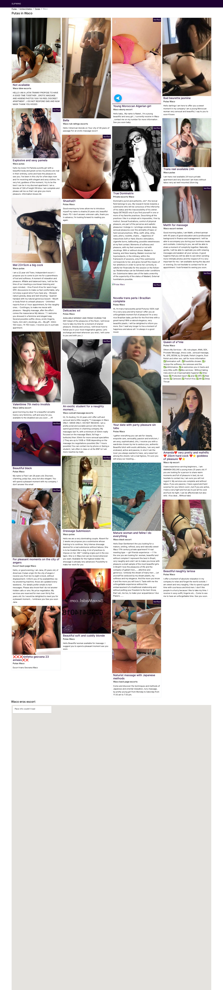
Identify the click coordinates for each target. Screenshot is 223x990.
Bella (66, 120)
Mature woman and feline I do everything (132, 534)
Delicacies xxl (71, 310)
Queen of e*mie (173, 342)
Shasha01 (69, 201)
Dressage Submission (76, 531)
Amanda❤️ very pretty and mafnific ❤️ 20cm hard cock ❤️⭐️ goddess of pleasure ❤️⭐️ (186, 456)
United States (25, 9)
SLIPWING (16, 3)
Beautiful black (22, 468)
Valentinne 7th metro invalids (31, 404)
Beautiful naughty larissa (179, 571)
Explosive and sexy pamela (30, 160)
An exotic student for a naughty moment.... (83, 408)
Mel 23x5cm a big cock (28, 265)
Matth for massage (175, 225)
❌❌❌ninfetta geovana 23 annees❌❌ (31, 658)
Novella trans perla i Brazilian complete (131, 299)
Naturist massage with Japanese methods (134, 677)
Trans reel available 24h (178, 169)
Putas (14, 9)
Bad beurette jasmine (177, 98)
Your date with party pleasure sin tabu (134, 426)
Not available (21, 84)
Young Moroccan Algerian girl (132, 106)
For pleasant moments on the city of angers (36, 561)
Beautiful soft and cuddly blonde (84, 635)
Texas (37, 9)
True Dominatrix (123, 193)
